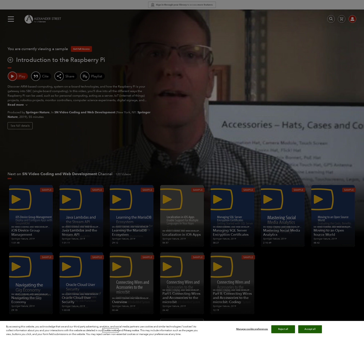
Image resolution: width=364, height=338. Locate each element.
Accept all (309, 329)
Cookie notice (110, 330)
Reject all (283, 329)
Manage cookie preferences (252, 329)
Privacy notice (131, 330)
